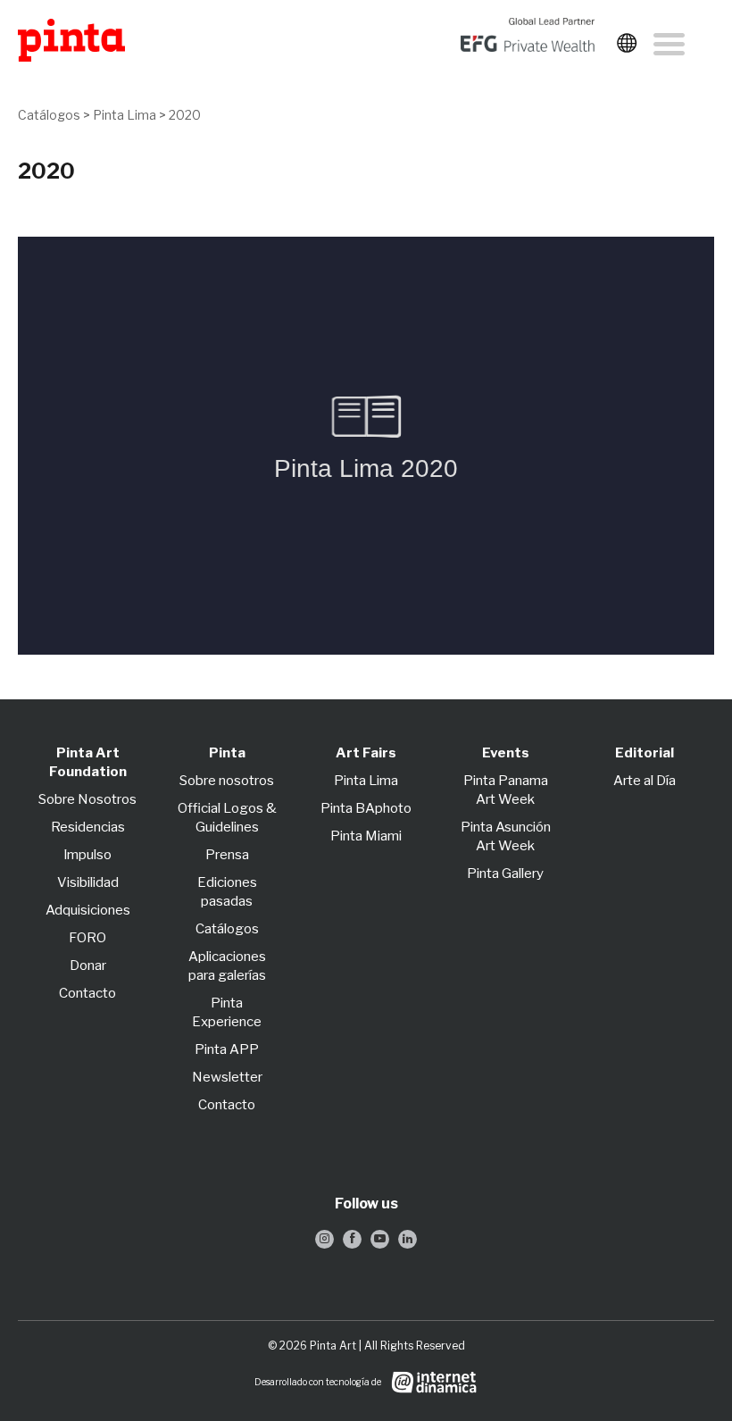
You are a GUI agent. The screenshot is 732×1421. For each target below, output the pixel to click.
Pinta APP (227, 1049)
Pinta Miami (366, 836)
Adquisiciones (88, 910)
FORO (87, 938)
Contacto (87, 993)
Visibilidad (88, 882)
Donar (88, 965)
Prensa (227, 855)
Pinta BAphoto (366, 808)
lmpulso (88, 855)
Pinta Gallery (505, 873)
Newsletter (227, 1077)
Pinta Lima (124, 114)
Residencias (88, 827)
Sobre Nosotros (87, 799)
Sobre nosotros (226, 781)
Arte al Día (644, 781)
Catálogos (49, 114)
